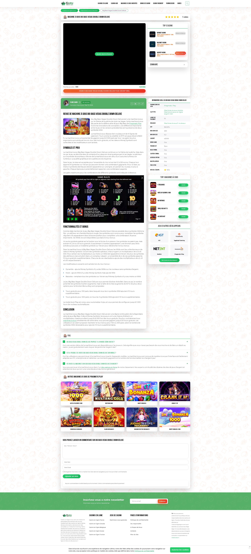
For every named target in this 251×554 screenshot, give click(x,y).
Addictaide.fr (175, 537)
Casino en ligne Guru (69, 10)
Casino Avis (114, 3)
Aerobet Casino (161, 33)
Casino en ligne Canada (97, 523)
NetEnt (159, 254)
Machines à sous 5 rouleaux (175, 123)
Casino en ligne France (96, 520)
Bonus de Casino (145, 3)
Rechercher (187, 3)
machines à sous (69, 321)
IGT (159, 240)
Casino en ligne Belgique (97, 527)
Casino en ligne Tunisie (97, 534)
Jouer (183, 185)
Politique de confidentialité (144, 551)
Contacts (133, 531)
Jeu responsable (135, 523)
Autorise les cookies (180, 550)
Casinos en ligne (103, 3)
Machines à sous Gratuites (129, 3)
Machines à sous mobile (173, 110)
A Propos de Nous (136, 527)
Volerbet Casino (161, 43)
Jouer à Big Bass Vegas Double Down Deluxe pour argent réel (104, 91)
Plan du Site (134, 534)
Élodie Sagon (74, 102)
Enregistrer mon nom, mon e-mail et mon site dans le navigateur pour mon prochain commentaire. (95, 472)
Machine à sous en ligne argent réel (173, 113)
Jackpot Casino (161, 53)
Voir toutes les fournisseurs (169, 260)
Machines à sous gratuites (118, 520)
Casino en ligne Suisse (96, 531)
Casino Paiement (158, 3)
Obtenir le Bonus (180, 33)
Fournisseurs (170, 3)
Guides (179, 3)
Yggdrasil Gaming (179, 240)
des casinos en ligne (109, 367)
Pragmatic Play (135, 123)
